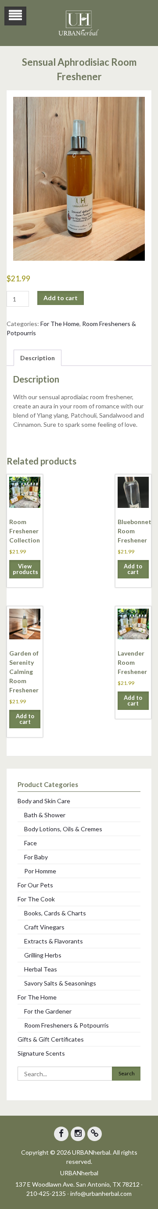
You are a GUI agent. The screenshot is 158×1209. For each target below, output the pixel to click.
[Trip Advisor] (94, 1134)
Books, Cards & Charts (55, 913)
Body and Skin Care (44, 801)
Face (30, 843)
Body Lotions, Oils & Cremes (63, 829)
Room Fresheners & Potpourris (66, 1025)
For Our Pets (35, 885)
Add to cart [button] (133, 569)
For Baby (36, 857)
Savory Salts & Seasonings (60, 983)
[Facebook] (61, 1134)
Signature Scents (41, 1053)
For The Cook (36, 899)
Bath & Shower (44, 815)
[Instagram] (78, 1134)
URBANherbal (79, 1173)
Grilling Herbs (42, 955)
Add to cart (60, 297)
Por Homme (40, 871)
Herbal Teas (40, 969)
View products (25, 569)
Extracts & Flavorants (53, 941)
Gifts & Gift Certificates (51, 1039)
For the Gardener (48, 1011)
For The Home (59, 323)
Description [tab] (37, 358)
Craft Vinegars (44, 927)
